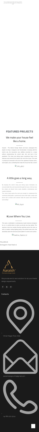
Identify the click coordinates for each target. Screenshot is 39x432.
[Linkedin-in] (6, 287)
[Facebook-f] (2, 287)
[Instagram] (11, 287)
